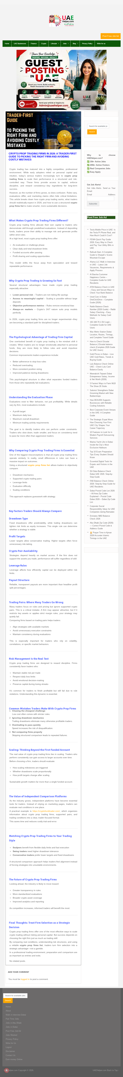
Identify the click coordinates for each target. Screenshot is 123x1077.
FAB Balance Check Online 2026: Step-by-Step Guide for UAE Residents (102, 484)
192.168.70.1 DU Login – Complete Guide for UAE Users (100, 325)
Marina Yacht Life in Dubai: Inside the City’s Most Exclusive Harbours (101, 445)
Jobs (65, 43)
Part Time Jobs (12, 1019)
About (8, 1011)
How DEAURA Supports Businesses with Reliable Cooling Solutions (101, 403)
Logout (9, 1047)
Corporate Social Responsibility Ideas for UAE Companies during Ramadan (102, 509)
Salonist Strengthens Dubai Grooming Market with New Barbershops (102, 393)
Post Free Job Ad (110, 36)
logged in (25, 979)
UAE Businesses (20, 43)
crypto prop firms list (39, 465)
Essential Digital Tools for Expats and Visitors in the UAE (101, 464)
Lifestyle (54, 43)
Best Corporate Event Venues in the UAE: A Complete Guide (103, 413)
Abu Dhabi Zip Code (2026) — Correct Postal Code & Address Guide (101, 526)
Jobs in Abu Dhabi (13, 1023)
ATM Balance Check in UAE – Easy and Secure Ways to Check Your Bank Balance (102, 290)
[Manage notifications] (6, 1070)
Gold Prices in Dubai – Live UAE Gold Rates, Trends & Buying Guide (102, 357)
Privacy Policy (87, 43)
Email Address (101, 194)
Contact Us (10, 1055)
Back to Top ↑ (113, 1070)
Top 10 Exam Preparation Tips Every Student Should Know (101, 455)
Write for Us (11, 1043)
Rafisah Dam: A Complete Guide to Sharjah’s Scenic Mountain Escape (101, 255)
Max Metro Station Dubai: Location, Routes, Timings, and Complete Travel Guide (102, 335)
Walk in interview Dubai (16, 1015)
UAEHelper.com (11, 1070)
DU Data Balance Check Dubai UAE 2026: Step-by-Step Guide (101, 474)
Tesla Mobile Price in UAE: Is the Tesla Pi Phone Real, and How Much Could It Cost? (103, 233)
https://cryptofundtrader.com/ (46, 811)
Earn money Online (14, 1059)
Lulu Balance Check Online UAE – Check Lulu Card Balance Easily (101, 367)
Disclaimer (10, 1051)
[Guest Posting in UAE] (61, 109)
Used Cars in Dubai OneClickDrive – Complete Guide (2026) (101, 300)
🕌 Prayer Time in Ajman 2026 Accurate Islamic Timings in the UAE (101, 535)
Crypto (43, 43)
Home (7, 43)
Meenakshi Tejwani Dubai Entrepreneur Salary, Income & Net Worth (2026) (102, 376)
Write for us (101, 43)
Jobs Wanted (11, 1035)
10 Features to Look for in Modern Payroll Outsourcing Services (102, 435)
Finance (34, 43)
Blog (74, 43)
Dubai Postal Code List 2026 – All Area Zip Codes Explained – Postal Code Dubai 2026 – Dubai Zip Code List (102, 496)
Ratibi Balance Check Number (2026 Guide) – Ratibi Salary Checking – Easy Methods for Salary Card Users (103, 312)
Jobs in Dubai (12, 1027)
